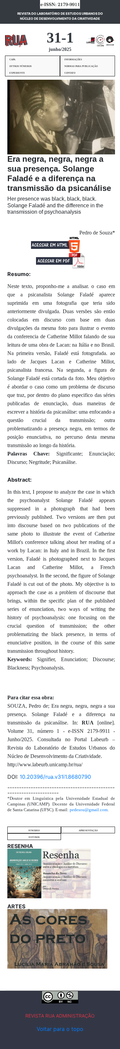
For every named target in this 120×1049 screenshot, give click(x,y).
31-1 (60, 37)
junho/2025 (60, 49)
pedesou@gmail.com (89, 809)
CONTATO (69, 73)
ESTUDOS (34, 837)
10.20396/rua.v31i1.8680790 (55, 776)
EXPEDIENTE (17, 73)
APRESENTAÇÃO (88, 830)
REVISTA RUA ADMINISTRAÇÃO (60, 1016)
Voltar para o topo (60, 1029)
